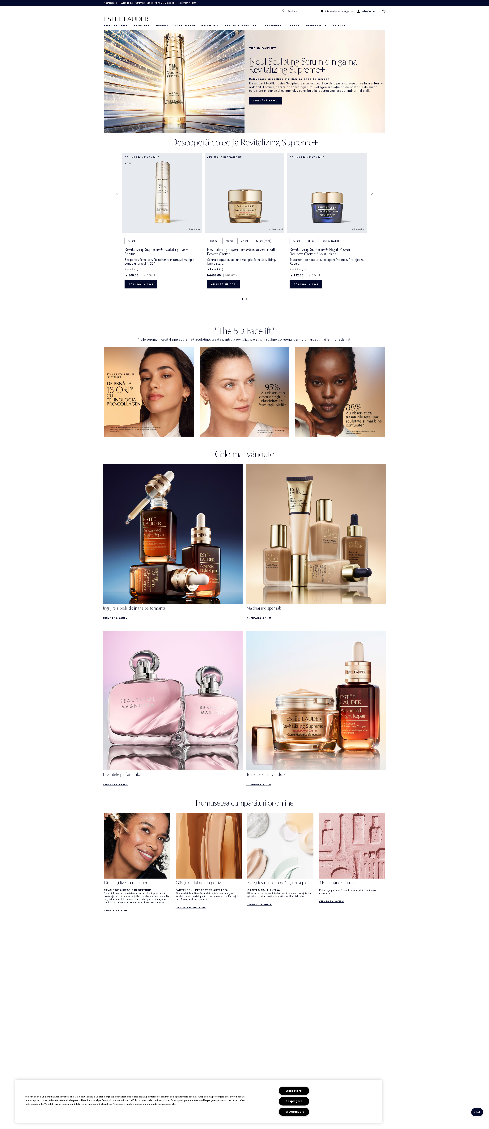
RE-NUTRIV (210, 25)
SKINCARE (142, 25)
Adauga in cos (141, 284)
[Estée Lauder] (126, 18)
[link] (149, 392)
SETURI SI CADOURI (240, 25)
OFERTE (294, 25)
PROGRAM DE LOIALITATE (326, 25)
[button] (477, 1112)
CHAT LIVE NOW (116, 910)
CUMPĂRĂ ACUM (265, 100)
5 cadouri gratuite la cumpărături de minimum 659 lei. (150, 3)
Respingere (294, 1101)
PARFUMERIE (185, 25)
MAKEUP (162, 25)
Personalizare (294, 1112)
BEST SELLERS (116, 25)
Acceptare (294, 1091)
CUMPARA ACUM (115, 618)
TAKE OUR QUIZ (259, 904)
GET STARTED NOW (191, 907)
